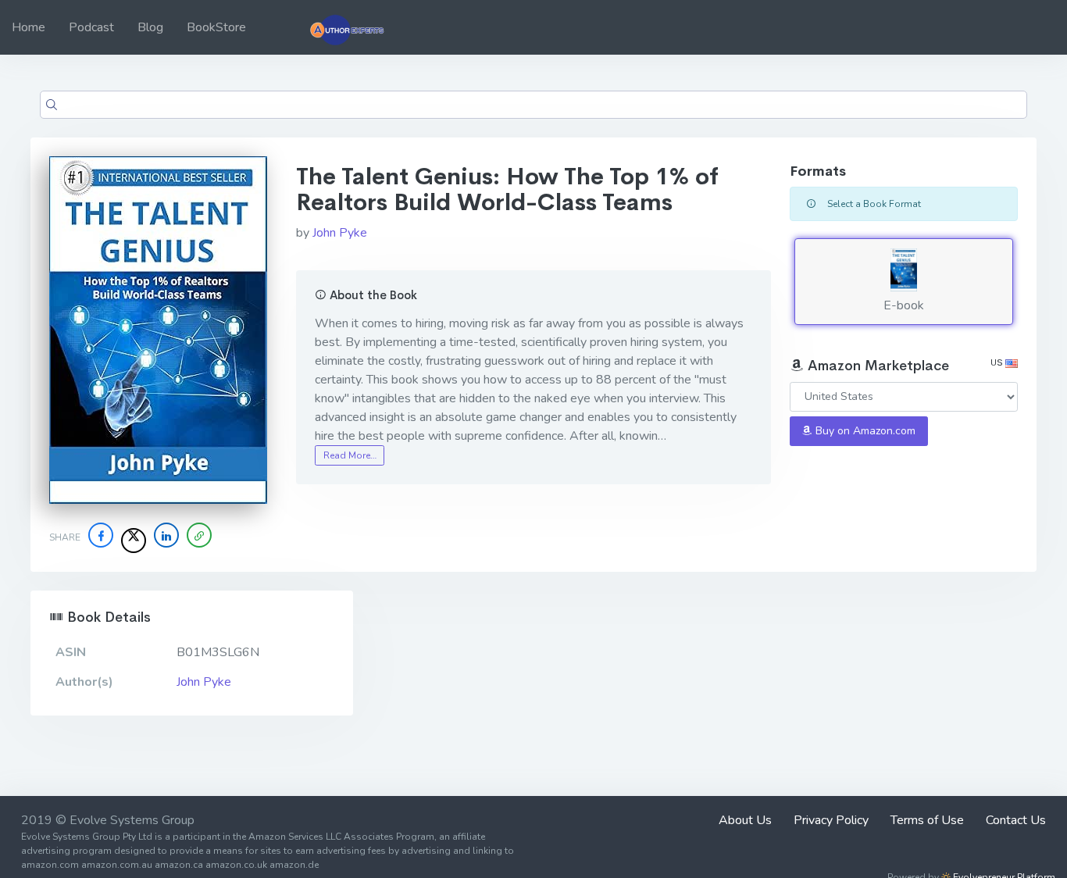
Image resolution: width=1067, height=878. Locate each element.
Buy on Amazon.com (863, 430)
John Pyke (339, 232)
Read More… (349, 455)
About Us (745, 820)
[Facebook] (100, 535)
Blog (150, 27)
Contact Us (1016, 820)
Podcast (91, 27)
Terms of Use (927, 820)
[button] (199, 535)
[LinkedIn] (166, 535)
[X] (133, 540)
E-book (903, 305)
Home (28, 27)
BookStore (216, 27)
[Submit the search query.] (51, 104)
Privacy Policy (831, 820)
